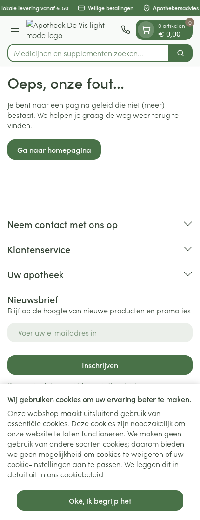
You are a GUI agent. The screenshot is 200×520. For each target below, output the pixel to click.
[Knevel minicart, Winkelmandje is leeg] (146, 29)
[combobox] (88, 53)
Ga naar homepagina (54, 149)
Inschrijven (100, 365)
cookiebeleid (81, 474)
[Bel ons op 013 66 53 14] (125, 29)
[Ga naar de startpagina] (71, 30)
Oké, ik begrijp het (100, 500)
